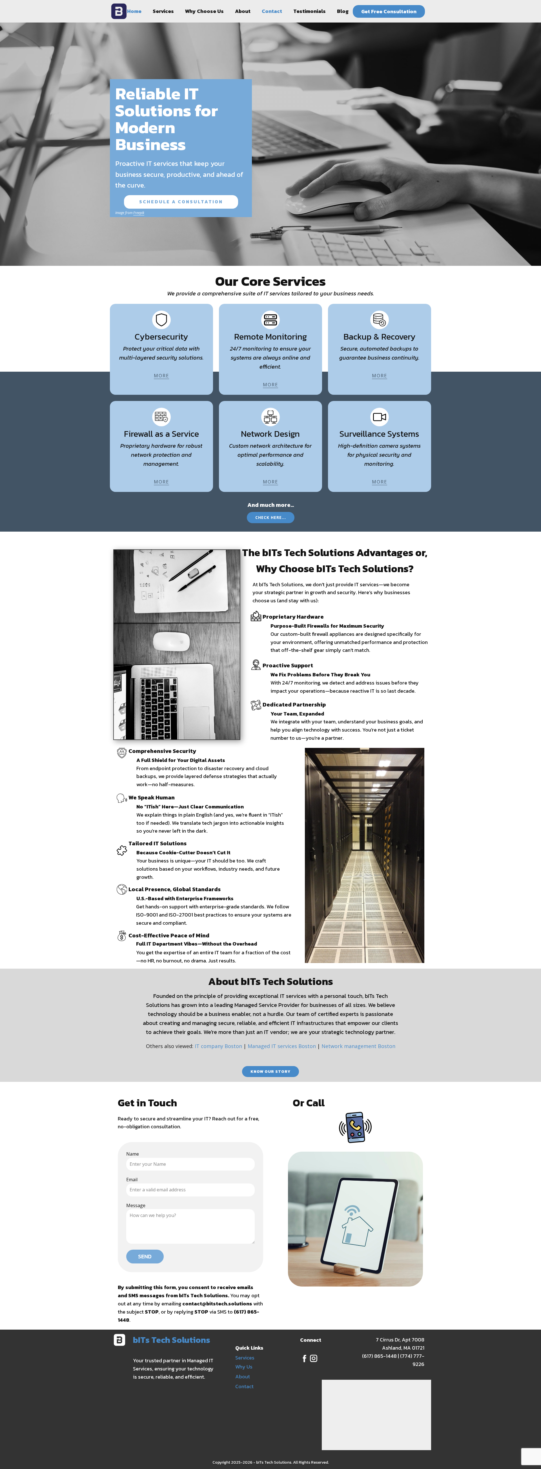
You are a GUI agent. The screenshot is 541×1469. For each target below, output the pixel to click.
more (161, 376)
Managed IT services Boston (282, 1046)
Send (145, 1256)
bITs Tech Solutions (171, 1340)
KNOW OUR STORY (270, 1072)
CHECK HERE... (270, 517)
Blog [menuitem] (343, 11)
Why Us (243, 1366)
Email (132, 1179)
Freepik (138, 212)
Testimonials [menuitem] (309, 11)
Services (244, 1357)
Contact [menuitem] (272, 11)
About (242, 1376)
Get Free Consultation (388, 11)
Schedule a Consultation (181, 201)
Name (132, 1154)
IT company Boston (218, 1046)
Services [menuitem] (163, 11)
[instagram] (313, 1358)
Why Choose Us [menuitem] (204, 11)
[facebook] (304, 1358)
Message (135, 1205)
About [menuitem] (242, 11)
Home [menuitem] (134, 11)
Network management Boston (358, 1046)
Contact (244, 1386)
